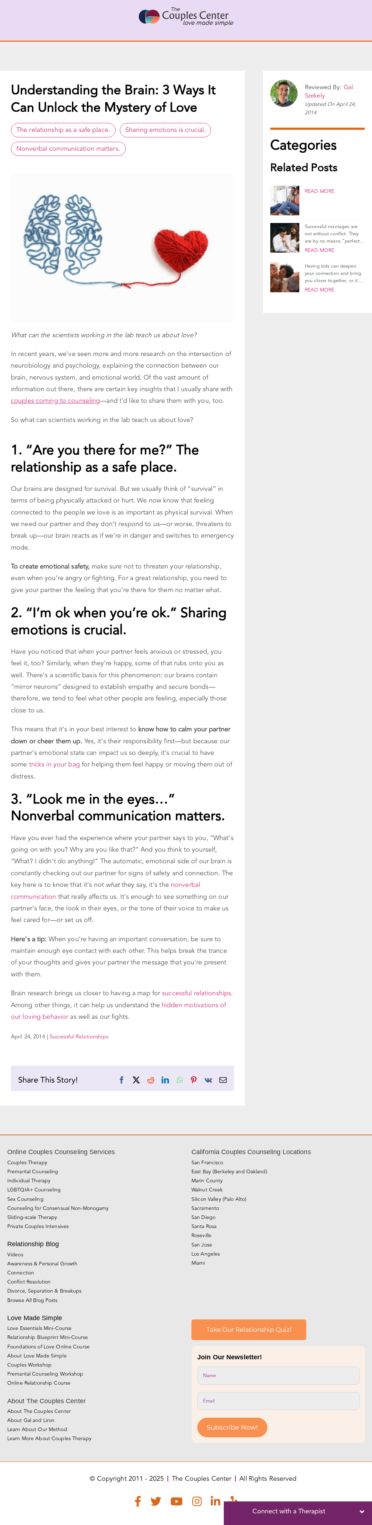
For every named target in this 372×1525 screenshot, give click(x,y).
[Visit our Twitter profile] (156, 1503)
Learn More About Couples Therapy (49, 1438)
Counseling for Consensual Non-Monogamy (58, 1208)
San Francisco (207, 1162)
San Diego (203, 1217)
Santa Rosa (204, 1226)
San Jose (201, 1245)
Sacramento (205, 1208)
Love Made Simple (34, 1318)
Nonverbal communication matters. (68, 149)
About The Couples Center (39, 1411)
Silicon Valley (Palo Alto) (218, 1199)
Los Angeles (205, 1254)
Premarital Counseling (32, 1171)
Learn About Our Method (37, 1429)
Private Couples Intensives (38, 1226)
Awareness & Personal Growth (42, 1264)
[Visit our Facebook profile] (138, 1503)
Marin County (207, 1181)
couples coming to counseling (55, 401)
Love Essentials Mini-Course (39, 1328)
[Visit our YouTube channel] (176, 1503)
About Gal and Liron (30, 1420)
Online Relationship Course (38, 1383)
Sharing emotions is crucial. (165, 130)
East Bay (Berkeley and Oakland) (229, 1171)
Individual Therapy (28, 1181)
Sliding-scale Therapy (32, 1217)
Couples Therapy (27, 1162)
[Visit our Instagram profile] (197, 1503)
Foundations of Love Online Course (48, 1347)
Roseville (201, 1235)
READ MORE (319, 191)
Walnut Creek (207, 1190)
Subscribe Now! (232, 1427)
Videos (15, 1255)
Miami (198, 1263)
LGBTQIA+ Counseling (34, 1190)
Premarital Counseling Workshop (45, 1374)
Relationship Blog (33, 1244)
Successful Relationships (79, 1037)
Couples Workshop (29, 1365)
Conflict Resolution (28, 1282)
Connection (20, 1273)
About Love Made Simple (37, 1356)
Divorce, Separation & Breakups (44, 1291)
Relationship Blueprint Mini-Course (47, 1337)
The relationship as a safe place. (63, 130)
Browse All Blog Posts (32, 1300)
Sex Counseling (25, 1199)
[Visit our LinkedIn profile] (215, 1503)
